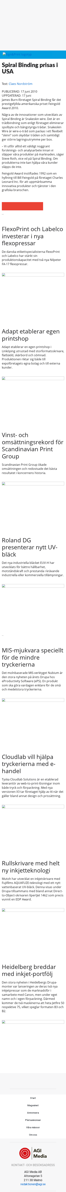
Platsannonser (33, 1120)
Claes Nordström (20, 84)
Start (33, 1098)
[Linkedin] (41, 1080)
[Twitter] (33, 1080)
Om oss (33, 1134)
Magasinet (33, 1105)
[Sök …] (62, 54)
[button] (55, 55)
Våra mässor (33, 1127)
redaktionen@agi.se (33, 1184)
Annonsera (33, 1112)
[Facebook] (24, 1080)
